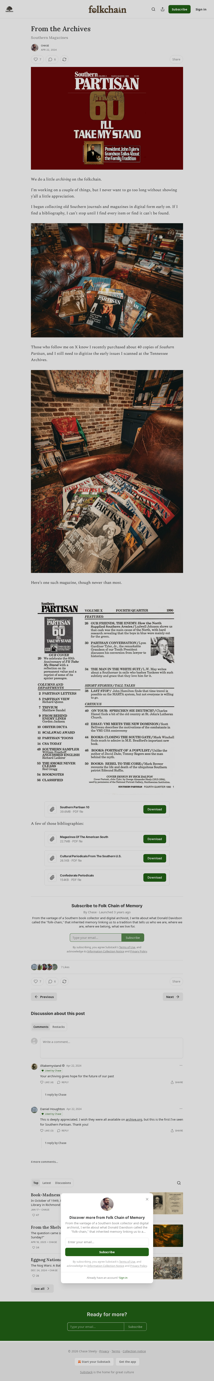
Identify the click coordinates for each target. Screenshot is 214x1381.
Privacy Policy (138, 1266)
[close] (147, 1199)
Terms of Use (127, 1261)
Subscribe (107, 1252)
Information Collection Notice (105, 1266)
